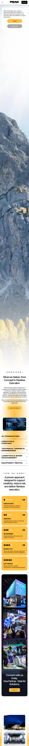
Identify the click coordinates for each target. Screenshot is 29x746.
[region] (14, 19)
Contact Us (24, 2)
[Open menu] (2, 2)
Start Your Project (14, 408)
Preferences (15, 26)
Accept (15, 21)
